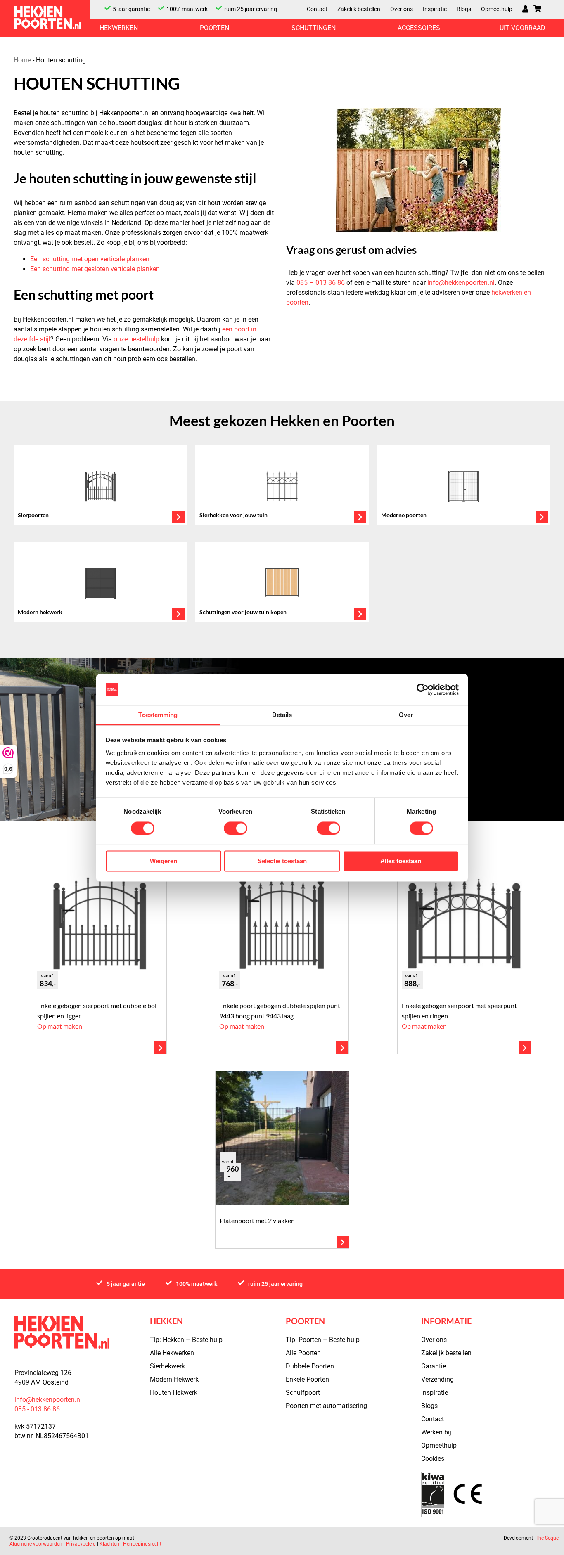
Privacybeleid (81, 1544)
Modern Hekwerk (174, 1379)
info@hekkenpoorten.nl (461, 282)
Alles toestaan (400, 861)
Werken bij (436, 1432)
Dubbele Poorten (310, 1366)
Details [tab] (282, 715)
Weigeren (163, 861)
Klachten (109, 1544)
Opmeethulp (496, 9)
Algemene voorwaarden (36, 1544)
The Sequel (548, 1538)
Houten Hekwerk (173, 1392)
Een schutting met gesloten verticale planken (95, 269)
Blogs (464, 9)
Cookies (432, 1459)
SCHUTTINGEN (313, 28)
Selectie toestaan (282, 861)
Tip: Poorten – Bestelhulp (323, 1340)
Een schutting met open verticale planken (89, 259)
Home (22, 60)
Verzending (437, 1379)
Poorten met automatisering (326, 1406)
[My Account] (525, 9)
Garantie (433, 1366)
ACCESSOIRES (419, 28)
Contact (317, 9)
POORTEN (214, 28)
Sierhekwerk (167, 1366)
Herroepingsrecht (142, 1544)
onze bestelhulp (136, 339)
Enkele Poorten (307, 1379)
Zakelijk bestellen (358, 9)
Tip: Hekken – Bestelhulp (186, 1340)
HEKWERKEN (119, 28)
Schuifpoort (303, 1392)
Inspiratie (435, 9)
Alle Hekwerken (172, 1353)
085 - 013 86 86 (37, 1409)
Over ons (401, 9)
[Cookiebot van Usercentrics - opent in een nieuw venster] (422, 689)
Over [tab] (406, 715)
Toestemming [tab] (158, 715)
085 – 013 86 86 (320, 282)
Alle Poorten (303, 1353)
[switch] (235, 828)
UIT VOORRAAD (522, 28)
